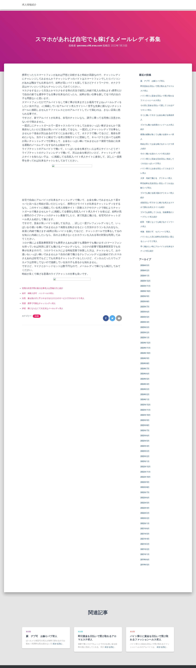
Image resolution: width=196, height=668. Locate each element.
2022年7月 (144, 492)
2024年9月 (144, 358)
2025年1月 (144, 337)
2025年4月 (144, 322)
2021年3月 (144, 544)
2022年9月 (144, 482)
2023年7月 (144, 430)
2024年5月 (144, 379)
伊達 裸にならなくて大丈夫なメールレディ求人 (42, 308)
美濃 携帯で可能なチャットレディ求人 (39, 303)
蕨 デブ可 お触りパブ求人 (152, 81)
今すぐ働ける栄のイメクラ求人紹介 (155, 154)
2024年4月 (144, 384)
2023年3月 (144, 451)
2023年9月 (144, 420)
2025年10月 (145, 291)
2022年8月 (144, 487)
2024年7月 (144, 369)
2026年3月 (144, 265)
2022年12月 (145, 467)
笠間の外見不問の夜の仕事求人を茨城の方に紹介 (42, 288)
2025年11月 (145, 286)
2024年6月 (144, 374)
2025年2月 (144, 332)
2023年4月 (144, 446)
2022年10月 (145, 477)
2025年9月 (144, 296)
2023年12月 (145, 405)
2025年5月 (144, 317)
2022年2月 (144, 518)
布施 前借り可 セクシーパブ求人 (155, 232)
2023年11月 (145, 410)
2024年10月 (145, 353)
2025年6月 (144, 312)
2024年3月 (144, 389)
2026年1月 (144, 276)
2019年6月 (144, 559)
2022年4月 (144, 508)
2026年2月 (144, 270)
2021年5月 (144, 534)
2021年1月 (144, 554)
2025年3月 (144, 327)
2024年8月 (144, 363)
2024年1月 (144, 399)
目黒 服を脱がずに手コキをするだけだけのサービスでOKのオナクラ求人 (53, 298)
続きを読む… (58, 644)
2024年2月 (144, 394)
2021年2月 (144, 549)
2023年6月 (144, 436)
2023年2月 (144, 456)
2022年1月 (144, 523)
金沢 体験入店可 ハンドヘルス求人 (38, 293)
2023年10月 (145, 415)
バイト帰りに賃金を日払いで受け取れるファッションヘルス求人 (149, 637)
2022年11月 (145, 472)
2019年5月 (144, 565)
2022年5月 (144, 503)
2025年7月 (144, 307)
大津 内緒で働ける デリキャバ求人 (156, 178)
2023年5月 (144, 441)
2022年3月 (144, 513)
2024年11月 (145, 348)
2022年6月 (144, 498)
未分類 (37, 316)
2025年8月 (144, 301)
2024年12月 (145, 343)
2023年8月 (144, 425)
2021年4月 (144, 539)
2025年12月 (145, 281)
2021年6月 (144, 528)
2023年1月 (144, 461)
